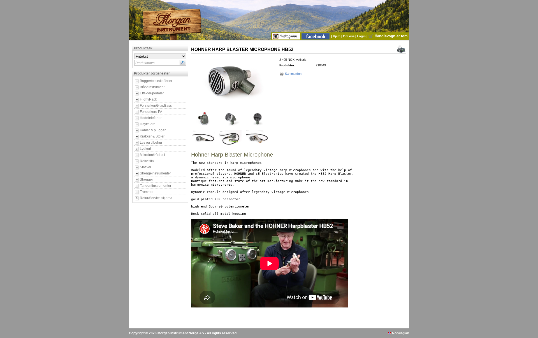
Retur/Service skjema (156, 198)
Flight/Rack (148, 99)
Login (362, 36)
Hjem (337, 36)
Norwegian (400, 333)
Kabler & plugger (153, 130)
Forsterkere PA (151, 112)
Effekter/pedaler (152, 93)
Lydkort (145, 149)
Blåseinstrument (152, 87)
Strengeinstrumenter (155, 173)
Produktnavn (145, 63)
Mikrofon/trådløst (152, 155)
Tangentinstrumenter (155, 186)
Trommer (147, 192)
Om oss (349, 36)
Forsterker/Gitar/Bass (156, 106)
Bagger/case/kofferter (156, 81)
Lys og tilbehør (151, 142)
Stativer (145, 167)
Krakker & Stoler (152, 136)
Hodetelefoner (151, 118)
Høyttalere (148, 124)
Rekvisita (147, 161)
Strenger (146, 179)
